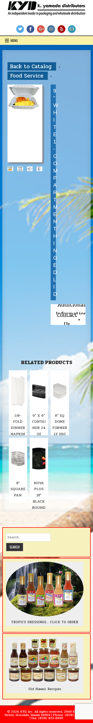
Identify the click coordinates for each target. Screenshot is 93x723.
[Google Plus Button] (41, 29)
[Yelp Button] (61, 29)
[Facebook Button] (30, 29)
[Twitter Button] (20, 29)
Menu (14, 40)
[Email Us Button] (72, 29)
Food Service (27, 76)
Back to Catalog (31, 66)
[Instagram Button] (51, 29)
